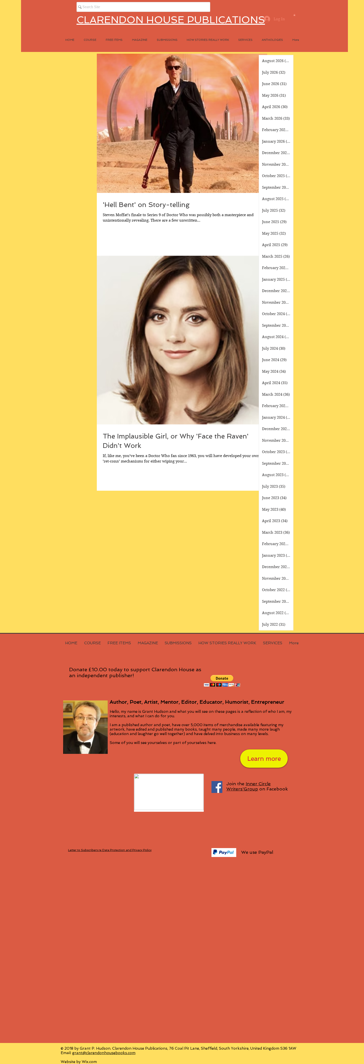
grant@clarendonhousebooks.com (103, 1053)
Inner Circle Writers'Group (248, 786)
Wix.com (89, 1062)
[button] (294, 15)
